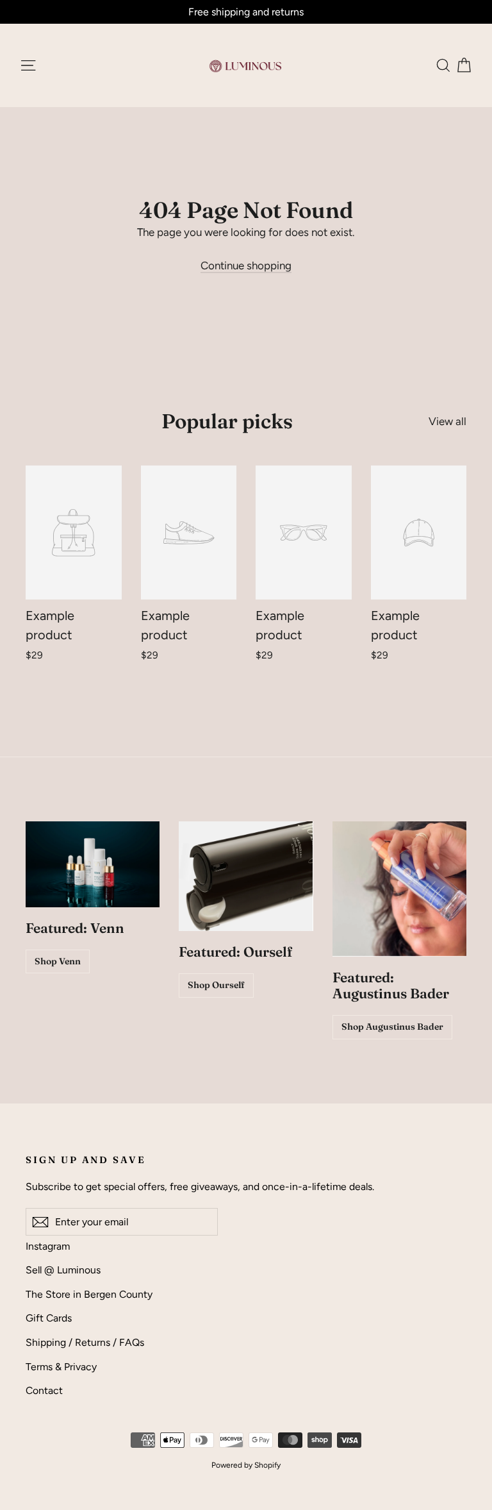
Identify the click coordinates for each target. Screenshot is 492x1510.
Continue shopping (246, 265)
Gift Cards (49, 1318)
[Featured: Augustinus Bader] (399, 888)
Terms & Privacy (61, 1367)
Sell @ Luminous (63, 1270)
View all (447, 421)
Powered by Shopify (246, 1465)
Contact (44, 1390)
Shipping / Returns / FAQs (85, 1342)
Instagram (48, 1246)
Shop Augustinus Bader (392, 1026)
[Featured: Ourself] (246, 876)
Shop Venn (58, 961)
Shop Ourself (216, 985)
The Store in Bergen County (89, 1294)
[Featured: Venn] (93, 864)
